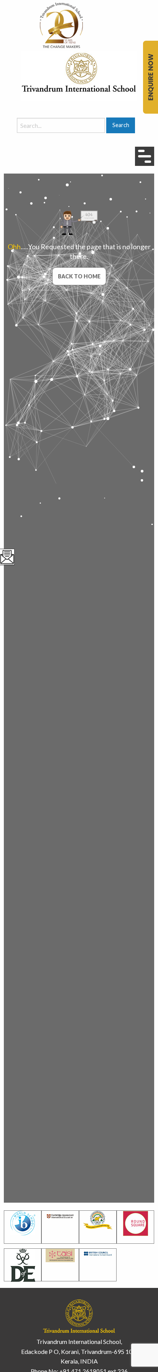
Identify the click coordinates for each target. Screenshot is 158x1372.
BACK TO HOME (79, 276)
